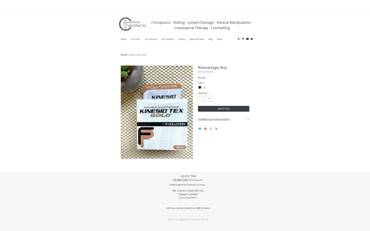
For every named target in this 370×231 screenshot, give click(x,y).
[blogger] (251, 38)
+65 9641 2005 (180, 179)
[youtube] (247, 38)
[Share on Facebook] (200, 128)
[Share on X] (216, 128)
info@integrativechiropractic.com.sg (187, 184)
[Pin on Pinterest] (205, 128)
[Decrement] (200, 98)
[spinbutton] (204, 98)
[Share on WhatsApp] (211, 128)
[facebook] (238, 38)
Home (124, 54)
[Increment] (209, 98)
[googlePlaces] (243, 38)
